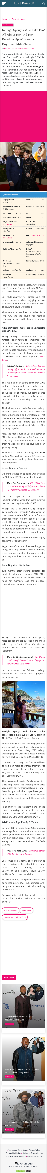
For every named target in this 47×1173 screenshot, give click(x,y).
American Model (10, 910)
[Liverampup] (24, 3)
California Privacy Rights (33, 1153)
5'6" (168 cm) (7, 224)
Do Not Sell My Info (35, 1156)
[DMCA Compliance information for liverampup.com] (23, 1171)
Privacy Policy (34, 1150)
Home (4, 19)
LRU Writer (9, 49)
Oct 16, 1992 (7, 238)
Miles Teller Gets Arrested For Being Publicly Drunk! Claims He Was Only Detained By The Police (26, 486)
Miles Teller (26, 910)
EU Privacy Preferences (16, 1156)
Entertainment (18, 19)
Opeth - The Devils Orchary (15, 917)
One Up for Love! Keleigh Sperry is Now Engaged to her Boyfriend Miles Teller (26, 660)
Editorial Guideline (13, 1153)
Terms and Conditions (17, 1150)
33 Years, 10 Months (36, 235)
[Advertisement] (23, 114)
